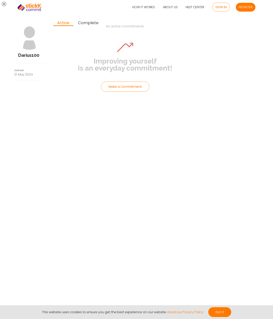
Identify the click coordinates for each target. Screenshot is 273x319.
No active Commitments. (125, 26)
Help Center (195, 7)
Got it (219, 312)
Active (63, 23)
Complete (88, 23)
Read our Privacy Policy (185, 312)
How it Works (143, 7)
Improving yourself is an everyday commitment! (125, 64)
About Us (170, 7)
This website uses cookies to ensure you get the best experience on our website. (104, 312)
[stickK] (30, 7)
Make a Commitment (125, 86)
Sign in (221, 7)
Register (245, 7)
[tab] (63, 23)
